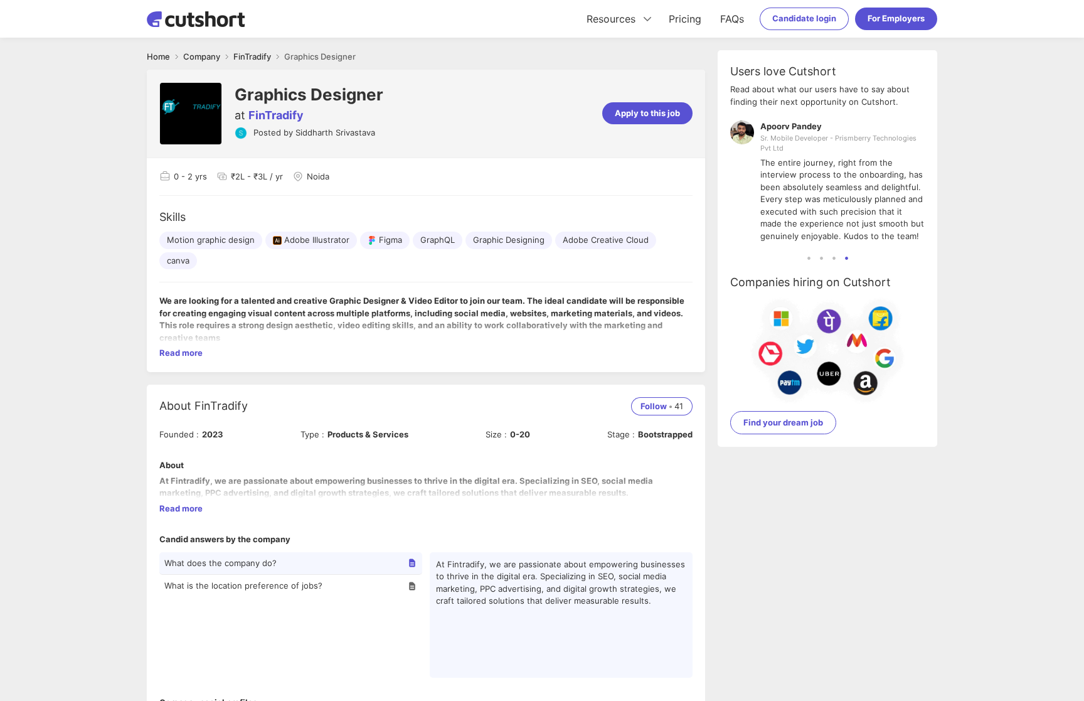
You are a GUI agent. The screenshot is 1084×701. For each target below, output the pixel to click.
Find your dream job (783, 422)
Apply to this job (647, 113)
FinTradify (276, 115)
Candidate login (804, 18)
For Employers (896, 18)
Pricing (685, 19)
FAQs (732, 19)
